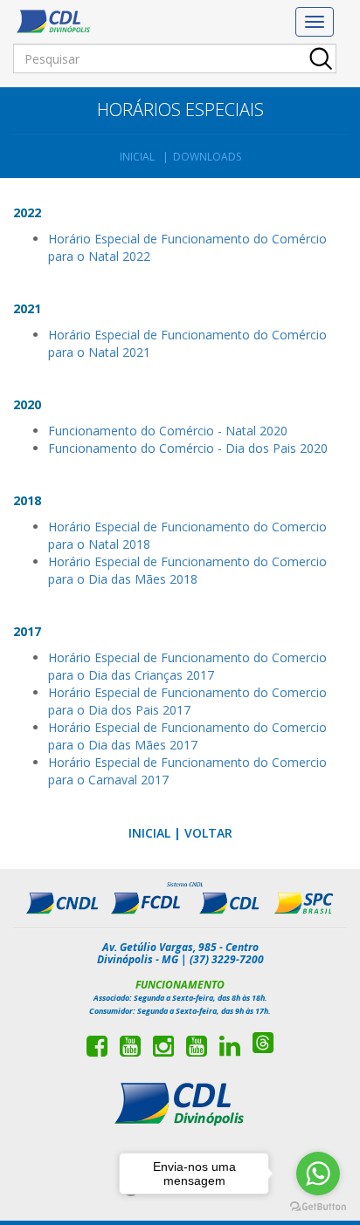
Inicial (137, 156)
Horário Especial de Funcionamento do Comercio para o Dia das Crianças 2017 (187, 666)
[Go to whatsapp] (318, 1173)
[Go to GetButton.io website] (318, 1207)
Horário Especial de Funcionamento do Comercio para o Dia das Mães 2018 (187, 570)
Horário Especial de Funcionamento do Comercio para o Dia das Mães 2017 (187, 736)
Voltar (208, 833)
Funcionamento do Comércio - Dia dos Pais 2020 (188, 448)
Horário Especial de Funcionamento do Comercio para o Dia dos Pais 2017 (187, 701)
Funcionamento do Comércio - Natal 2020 (167, 430)
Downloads (207, 156)
